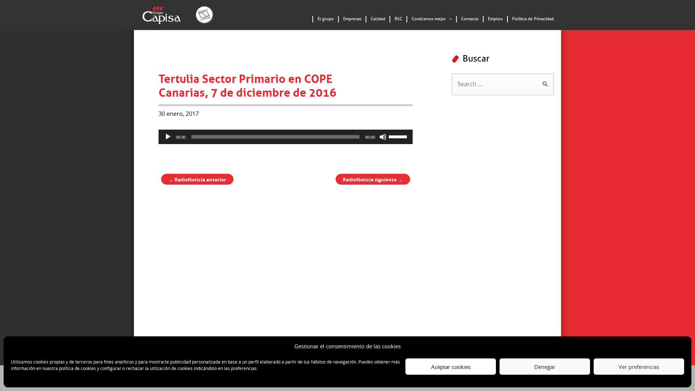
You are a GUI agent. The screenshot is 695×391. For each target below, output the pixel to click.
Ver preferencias (639, 366)
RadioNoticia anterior (197, 179)
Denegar (544, 366)
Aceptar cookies (451, 366)
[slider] (399, 136)
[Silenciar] (383, 136)
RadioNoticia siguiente (373, 179)
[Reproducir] (168, 136)
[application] (449, 19)
